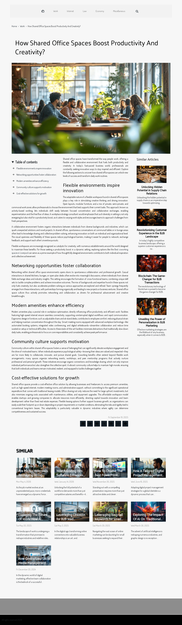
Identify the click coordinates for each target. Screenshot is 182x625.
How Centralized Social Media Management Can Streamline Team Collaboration (34, 564)
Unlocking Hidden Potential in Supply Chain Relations (152, 190)
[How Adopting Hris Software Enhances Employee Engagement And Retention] (71, 467)
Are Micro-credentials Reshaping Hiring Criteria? (33, 475)
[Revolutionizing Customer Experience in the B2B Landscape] (152, 217)
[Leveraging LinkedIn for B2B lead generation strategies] (71, 511)
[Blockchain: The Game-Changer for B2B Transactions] (152, 263)
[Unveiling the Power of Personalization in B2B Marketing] (152, 306)
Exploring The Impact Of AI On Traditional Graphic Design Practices (148, 521)
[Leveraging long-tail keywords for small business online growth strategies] (110, 511)
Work (55, 11)
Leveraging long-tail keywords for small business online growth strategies (109, 521)
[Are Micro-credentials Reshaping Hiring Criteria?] (33, 467)
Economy (100, 11)
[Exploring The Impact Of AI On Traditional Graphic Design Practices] (148, 511)
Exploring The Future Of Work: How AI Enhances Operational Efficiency (33, 521)
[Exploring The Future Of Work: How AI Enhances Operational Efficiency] (33, 511)
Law (85, 11)
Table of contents (26, 162)
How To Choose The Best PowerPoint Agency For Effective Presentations (109, 477)
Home (14, 26)
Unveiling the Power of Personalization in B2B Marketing (151, 322)
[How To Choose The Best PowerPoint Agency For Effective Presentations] (110, 467)
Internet (70, 11)
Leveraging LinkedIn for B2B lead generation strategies (71, 519)
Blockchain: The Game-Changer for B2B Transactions (151, 279)
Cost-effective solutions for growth (31, 193)
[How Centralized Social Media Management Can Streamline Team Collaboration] (33, 555)
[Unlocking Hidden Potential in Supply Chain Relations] (152, 174)
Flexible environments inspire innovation (33, 168)
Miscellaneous (119, 11)
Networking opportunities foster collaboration (36, 174)
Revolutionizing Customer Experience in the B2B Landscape (152, 233)
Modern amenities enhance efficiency (32, 181)
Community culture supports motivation (34, 187)
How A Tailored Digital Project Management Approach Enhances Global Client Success (148, 477)
